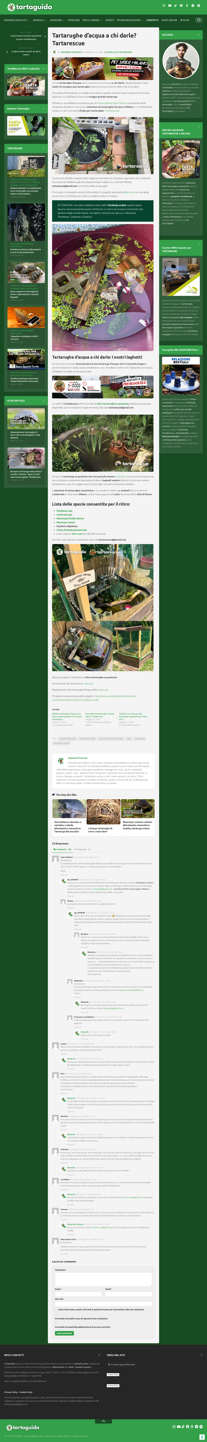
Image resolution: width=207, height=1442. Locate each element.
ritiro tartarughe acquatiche (113, 403)
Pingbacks (83, 849)
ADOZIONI (56, 20)
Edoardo (85, 1032)
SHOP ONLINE (169, 20)
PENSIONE (74, 20)
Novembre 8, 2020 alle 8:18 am (89, 901)
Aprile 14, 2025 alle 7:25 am (98, 1224)
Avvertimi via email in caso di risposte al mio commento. (81, 1318)
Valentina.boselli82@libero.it (130, 990)
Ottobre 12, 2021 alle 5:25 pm (104, 1032)
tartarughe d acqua (61, 743)
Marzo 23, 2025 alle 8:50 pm (82, 1209)
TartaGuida (32, 185)
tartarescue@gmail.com (133, 1197)
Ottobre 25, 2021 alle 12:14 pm (91, 1098)
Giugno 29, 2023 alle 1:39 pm (84, 1179)
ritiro (129, 739)
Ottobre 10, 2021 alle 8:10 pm (82, 1044)
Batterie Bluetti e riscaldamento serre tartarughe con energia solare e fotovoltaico (25, 191)
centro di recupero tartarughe (111, 739)
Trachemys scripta (116, 205)
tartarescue (139, 739)
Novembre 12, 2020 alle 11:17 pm (101, 913)
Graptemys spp (64, 514)
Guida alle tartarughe (119, 52)
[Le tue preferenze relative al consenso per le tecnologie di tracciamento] (202, 1437)
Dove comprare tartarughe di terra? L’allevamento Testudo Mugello (24, 294)
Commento (61, 1270)
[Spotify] (198, 5)
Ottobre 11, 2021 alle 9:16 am (110, 1017)
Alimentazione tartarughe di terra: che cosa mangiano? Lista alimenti (25, 435)
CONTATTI (152, 20)
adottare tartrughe (87, 739)
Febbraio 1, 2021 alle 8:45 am (104, 1002)
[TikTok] (175, 5)
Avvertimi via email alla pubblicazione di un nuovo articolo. (83, 1327)
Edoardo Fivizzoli (71, 52)
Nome (58, 1289)
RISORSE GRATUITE (15, 20)
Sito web (59, 1299)
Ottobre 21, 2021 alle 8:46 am (80, 1074)
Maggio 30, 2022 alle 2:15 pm (84, 1149)
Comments (63, 849)
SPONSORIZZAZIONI (128, 20)
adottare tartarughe (68, 739)
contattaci (120, 476)
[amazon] (187, 5)
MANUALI (38, 20)
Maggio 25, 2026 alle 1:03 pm (92, 1239)
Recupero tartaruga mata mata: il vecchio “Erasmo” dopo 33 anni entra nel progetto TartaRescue (26, 474)
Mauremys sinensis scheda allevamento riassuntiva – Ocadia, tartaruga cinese (137, 825)
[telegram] (192, 5)
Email (108, 1289)
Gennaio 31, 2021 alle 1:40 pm (98, 981)
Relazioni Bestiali (170, 436)
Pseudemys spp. (64, 510)
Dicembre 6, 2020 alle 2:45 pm (111, 952)
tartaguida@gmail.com (102, 889)
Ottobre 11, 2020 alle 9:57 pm (93, 880)
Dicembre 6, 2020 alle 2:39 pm (104, 934)
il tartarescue (112, 110)
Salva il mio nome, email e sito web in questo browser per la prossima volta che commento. (101, 1309)
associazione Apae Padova (112, 103)
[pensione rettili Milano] (102, 79)
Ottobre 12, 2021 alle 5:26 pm (91, 1059)
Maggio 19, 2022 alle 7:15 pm (91, 1134)
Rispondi (64, 875)
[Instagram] (164, 5)
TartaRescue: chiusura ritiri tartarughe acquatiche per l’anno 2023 (133, 717)
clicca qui (76, 533)
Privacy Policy (10, 1392)
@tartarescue (131, 192)
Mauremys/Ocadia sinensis (70, 518)
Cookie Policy (25, 1392)
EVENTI (110, 20)
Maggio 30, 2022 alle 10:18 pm (91, 1168)
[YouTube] (169, 5)
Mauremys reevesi (65, 522)
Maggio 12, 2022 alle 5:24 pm (83, 1116)
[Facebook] (181, 5)
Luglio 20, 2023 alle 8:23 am (90, 1194)
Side (23, 185)
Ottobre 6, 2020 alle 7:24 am (88, 857)
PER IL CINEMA (91, 20)
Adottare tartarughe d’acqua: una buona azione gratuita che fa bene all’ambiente (67, 717)
